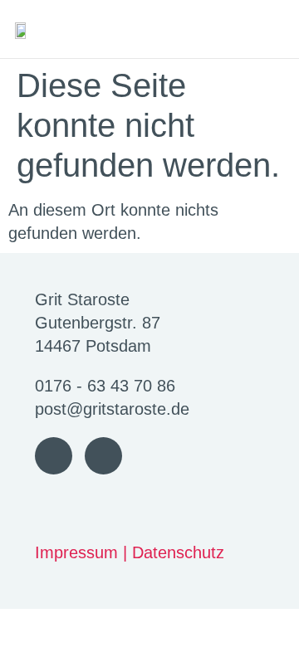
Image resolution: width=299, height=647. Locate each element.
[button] (273, 29)
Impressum (76, 552)
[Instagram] (103, 455)
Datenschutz (178, 552)
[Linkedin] (53, 455)
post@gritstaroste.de (112, 409)
